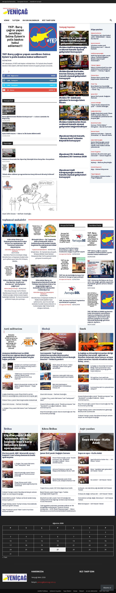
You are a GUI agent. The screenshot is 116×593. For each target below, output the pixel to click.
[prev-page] (3, 71)
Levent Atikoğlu (96, 102)
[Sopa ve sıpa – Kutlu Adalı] (96, 442)
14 (74, 541)
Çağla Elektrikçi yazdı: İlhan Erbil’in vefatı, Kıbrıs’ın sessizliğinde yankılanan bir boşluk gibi (101, 115)
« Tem (4, 557)
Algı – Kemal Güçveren (99, 169)
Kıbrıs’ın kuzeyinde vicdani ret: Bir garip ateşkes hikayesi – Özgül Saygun (26, 386)
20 (58, 545)
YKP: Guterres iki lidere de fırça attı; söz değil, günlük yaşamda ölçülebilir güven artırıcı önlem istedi (100, 283)
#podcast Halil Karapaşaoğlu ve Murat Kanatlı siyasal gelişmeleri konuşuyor (72, 173)
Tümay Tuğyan (95, 65)
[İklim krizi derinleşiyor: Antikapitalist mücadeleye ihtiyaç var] (45, 386)
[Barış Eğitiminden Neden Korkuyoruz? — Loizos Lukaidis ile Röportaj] (8, 110)
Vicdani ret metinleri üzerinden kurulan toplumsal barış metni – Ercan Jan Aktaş (26, 366)
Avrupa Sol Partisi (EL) (8, 1)
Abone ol (107, 588)
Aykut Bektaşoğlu (96, 140)
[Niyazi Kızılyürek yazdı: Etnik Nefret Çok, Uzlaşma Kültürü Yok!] (45, 480)
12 (42, 541)
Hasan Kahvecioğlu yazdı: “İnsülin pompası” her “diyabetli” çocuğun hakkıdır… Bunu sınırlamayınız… (57, 406)
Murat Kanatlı (95, 43)
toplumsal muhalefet (39, 249)
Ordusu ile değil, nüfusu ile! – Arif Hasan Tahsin (95, 494)
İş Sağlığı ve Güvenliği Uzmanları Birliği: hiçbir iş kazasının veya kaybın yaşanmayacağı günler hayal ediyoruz (102, 368)
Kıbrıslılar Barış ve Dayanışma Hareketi (15, 250)
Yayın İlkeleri (67, 591)
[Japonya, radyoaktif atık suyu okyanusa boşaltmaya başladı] (45, 376)
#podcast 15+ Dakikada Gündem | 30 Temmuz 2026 (73, 155)
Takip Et (52, 80)
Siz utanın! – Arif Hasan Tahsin (101, 480)
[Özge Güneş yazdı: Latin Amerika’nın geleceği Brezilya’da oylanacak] (7, 484)
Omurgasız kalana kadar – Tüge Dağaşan (101, 177)
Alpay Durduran (96, 33)
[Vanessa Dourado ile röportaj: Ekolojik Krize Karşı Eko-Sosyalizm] (8, 152)
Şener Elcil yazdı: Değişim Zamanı (100, 97)
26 (42, 549)
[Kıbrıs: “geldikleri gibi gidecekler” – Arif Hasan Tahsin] (83, 470)
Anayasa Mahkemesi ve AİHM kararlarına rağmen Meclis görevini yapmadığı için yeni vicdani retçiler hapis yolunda (18, 356)
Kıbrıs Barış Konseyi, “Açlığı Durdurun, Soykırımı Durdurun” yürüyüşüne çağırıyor (15, 283)
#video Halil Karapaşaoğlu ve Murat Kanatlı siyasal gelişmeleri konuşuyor (73, 49)
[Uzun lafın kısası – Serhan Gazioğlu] (29, 196)
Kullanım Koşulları (55, 591)
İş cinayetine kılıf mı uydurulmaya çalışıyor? (102, 388)
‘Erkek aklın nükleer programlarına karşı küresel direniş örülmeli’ (28, 174)
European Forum (23, 1)
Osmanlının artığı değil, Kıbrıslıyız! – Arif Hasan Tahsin (95, 499)
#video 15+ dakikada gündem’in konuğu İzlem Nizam (72, 100)
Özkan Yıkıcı (95, 75)
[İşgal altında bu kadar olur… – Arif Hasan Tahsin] (83, 460)
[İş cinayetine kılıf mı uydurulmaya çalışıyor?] (83, 388)
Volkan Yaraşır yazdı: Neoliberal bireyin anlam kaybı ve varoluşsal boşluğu (95, 417)
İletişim (15, 20)
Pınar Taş (94, 84)
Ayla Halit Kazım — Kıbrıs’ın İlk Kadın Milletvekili (21, 133)
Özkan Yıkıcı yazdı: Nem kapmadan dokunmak (100, 78)
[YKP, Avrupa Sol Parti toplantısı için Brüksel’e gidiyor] (72, 290)
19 (42, 545)
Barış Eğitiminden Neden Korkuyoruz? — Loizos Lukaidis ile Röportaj (25, 118)
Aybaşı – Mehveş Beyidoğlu (101, 162)
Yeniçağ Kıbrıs (36, 577)
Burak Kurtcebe (96, 123)
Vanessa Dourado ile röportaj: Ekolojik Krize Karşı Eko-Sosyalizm (28, 159)
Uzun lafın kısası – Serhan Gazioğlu (16, 214)
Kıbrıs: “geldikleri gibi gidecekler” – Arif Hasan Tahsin (102, 470)
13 (58, 541)
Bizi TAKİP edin (48, 20)
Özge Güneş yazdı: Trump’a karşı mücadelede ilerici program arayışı (19, 505)
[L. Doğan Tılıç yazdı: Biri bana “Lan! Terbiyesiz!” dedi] (7, 464)
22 (90, 545)
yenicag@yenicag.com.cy (46, 582)
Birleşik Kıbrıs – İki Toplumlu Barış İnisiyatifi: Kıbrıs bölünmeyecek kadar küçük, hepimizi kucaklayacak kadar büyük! (44, 243)
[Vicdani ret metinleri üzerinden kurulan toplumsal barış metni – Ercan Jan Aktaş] (7, 366)
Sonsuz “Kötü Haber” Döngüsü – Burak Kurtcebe (101, 126)
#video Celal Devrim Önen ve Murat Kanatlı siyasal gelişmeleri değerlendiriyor (73, 124)
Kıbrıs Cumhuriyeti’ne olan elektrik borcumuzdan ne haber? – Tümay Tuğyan (101, 69)
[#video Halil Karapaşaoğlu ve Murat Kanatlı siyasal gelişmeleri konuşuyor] (74, 38)
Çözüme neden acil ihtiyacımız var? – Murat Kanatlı (100, 47)
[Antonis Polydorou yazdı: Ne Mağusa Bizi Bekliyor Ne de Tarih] (45, 470)
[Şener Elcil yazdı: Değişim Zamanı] (58, 442)
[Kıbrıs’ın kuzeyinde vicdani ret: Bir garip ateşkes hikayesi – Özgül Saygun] (7, 386)
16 (105, 541)
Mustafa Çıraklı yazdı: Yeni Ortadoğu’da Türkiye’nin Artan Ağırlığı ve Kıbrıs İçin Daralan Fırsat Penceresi (57, 500)
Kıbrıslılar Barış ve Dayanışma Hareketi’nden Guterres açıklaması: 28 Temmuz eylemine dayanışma (15, 243)
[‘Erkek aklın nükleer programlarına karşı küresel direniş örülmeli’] (8, 167)
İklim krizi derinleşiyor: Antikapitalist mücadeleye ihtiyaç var (62, 386)
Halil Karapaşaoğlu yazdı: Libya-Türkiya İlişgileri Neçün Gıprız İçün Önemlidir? (101, 58)
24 (10, 549)
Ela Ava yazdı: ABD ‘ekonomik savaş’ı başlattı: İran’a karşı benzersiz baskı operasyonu (18, 455)
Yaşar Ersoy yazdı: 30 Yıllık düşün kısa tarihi (56, 488)
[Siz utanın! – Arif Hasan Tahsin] (83, 480)
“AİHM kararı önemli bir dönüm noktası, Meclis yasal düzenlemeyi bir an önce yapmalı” (25, 376)
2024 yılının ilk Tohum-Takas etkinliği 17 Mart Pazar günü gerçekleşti (62, 366)
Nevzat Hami (95, 131)
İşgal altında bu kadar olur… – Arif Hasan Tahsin (102, 460)
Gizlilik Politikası (43, 591)
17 (10, 545)
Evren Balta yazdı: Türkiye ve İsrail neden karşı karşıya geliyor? (19, 499)
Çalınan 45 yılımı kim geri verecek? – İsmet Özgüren (101, 154)
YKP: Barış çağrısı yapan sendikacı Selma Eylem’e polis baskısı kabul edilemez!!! (26, 56)
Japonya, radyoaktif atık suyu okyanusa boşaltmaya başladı (63, 376)
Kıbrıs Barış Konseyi (11, 288)
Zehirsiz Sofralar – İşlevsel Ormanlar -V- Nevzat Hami (101, 134)
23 (105, 545)
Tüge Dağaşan (95, 174)
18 (26, 545)
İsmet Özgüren (95, 151)
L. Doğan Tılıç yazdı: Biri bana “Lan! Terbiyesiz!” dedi (19, 409)
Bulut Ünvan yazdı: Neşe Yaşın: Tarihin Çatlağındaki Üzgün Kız (54, 493)
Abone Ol (52, 90)
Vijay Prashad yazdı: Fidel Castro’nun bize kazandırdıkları (17, 511)
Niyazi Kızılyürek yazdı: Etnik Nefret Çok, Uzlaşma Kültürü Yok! (64, 480)
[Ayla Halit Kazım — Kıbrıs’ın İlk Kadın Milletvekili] (8, 127)
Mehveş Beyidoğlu (96, 160)
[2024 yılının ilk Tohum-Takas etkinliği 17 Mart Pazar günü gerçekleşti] (45, 366)
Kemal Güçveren (96, 167)
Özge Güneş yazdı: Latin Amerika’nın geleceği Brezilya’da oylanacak (95, 411)
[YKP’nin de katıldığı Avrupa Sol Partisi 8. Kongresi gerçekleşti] (72, 265)
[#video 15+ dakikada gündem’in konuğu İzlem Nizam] (74, 88)
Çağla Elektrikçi (96, 111)
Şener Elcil (94, 94)
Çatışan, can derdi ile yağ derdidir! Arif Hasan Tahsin (95, 489)
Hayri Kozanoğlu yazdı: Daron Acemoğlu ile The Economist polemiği (57, 413)
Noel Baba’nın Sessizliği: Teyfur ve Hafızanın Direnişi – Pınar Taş (101, 87)
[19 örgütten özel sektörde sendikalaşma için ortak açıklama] (83, 378)
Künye (6, 20)
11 (26, 541)
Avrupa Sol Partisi (65, 254)
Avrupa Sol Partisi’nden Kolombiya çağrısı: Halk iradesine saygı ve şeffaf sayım (72, 250)
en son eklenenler (31, 20)
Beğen (53, 76)
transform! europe (35, 1)
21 (74, 545)
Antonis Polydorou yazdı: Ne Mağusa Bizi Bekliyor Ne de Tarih (64, 470)
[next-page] (9, 71)
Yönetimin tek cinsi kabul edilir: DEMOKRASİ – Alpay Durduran (101, 37)
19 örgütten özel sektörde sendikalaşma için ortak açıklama (102, 378)
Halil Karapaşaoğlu (97, 53)
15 (90, 541)
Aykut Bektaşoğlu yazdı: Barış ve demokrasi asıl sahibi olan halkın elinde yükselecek (100, 144)
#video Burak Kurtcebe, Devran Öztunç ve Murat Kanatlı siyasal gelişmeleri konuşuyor (72, 75)
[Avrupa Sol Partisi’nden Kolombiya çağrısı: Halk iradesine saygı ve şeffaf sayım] (72, 238)
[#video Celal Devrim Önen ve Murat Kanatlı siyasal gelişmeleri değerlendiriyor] (74, 112)
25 (26, 549)
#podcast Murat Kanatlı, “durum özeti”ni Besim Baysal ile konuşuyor (72, 138)
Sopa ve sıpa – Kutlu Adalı (90, 453)
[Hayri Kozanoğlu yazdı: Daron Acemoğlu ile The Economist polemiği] (7, 474)
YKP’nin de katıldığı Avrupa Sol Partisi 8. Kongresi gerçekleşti (71, 276)
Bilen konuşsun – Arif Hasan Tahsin (91, 504)
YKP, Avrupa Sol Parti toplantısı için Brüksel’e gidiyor (72, 301)
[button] (111, 20)
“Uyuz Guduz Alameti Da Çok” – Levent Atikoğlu (100, 105)
